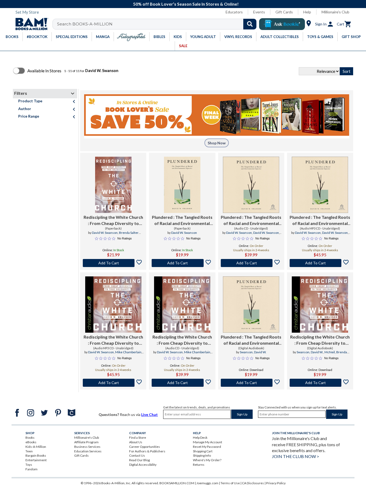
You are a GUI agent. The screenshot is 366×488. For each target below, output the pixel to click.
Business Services (87, 447)
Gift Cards (284, 12)
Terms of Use (230, 483)
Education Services (88, 451)
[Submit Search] (249, 24)
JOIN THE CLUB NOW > (295, 456)
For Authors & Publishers (147, 451)
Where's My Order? (207, 460)
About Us (135, 442)
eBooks (30, 442)
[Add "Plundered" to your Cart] (182, 263)
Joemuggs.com (207, 483)
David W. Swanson (105, 233)
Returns (198, 465)
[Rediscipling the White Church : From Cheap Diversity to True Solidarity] (113, 184)
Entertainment (36, 460)
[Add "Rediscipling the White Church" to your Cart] (113, 263)
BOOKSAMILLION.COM (176, 483)
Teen (29, 451)
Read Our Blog (139, 460)
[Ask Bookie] (282, 24)
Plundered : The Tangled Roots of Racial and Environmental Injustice (182, 220)
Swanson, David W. (253, 352)
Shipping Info (202, 455)
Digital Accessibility (142, 465)
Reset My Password (207, 447)
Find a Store (137, 438)
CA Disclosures (253, 483)
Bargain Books (35, 455)
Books (30, 438)
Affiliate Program (86, 442)
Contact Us (137, 455)
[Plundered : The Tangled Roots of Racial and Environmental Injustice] (182, 184)
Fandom (31, 469)
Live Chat (149, 414)
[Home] (30, 24)
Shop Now (217, 143)
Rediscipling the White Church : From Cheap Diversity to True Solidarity (113, 220)
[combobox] (158, 24)
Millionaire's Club (335, 12)
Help (307, 12)
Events (259, 12)
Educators (234, 12)
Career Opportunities (144, 447)
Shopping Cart (202, 451)
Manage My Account (207, 442)
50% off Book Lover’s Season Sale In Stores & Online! (186, 3)
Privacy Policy (276, 483)
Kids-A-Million (35, 447)
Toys (28, 465)
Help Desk (200, 438)
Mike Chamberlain (128, 352)
